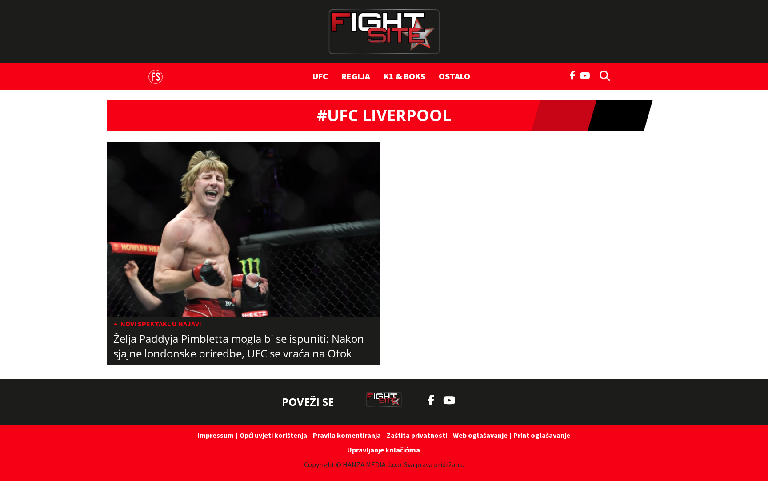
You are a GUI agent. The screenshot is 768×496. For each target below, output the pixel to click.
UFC (320, 76)
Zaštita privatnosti (417, 435)
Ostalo (454, 76)
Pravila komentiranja (347, 435)
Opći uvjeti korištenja (273, 435)
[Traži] (602, 75)
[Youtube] (587, 75)
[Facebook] (573, 74)
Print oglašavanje (541, 435)
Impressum (215, 435)
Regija (355, 76)
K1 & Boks (404, 76)
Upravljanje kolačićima (383, 449)
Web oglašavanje (480, 435)
